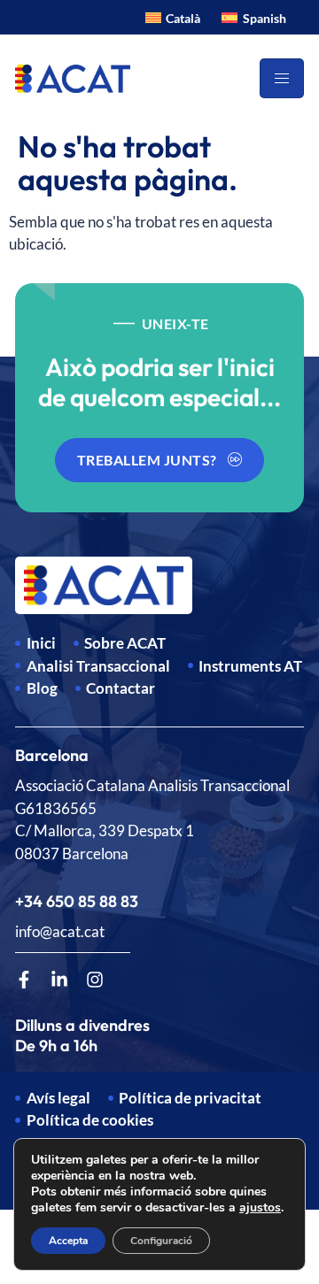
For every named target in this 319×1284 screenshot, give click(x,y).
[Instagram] (95, 979)
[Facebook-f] (24, 979)
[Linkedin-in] (59, 979)
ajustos (260, 1208)
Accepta (68, 1241)
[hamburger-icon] (282, 78)
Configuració (161, 1241)
